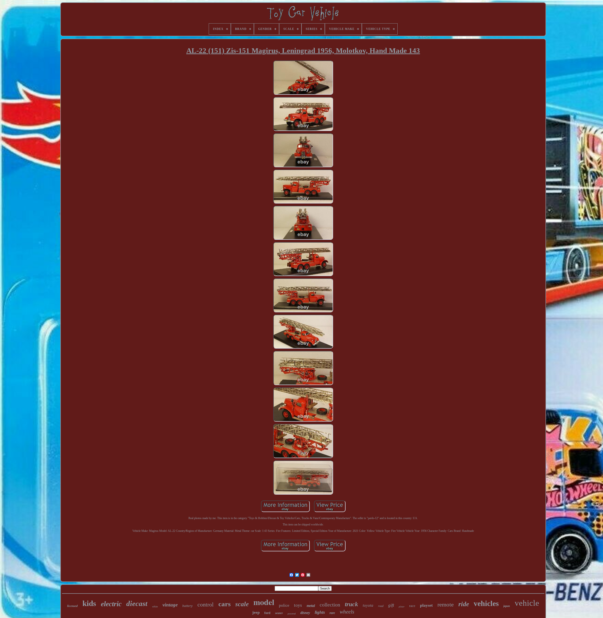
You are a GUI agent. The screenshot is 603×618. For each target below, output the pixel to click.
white (155, 606)
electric (111, 604)
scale (242, 604)
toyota (368, 605)
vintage (170, 605)
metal (311, 606)
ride (463, 604)
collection (330, 605)
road (380, 606)
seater (279, 613)
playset (426, 605)
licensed (72, 606)
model (263, 602)
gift (391, 605)
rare (332, 613)
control (205, 605)
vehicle (527, 603)
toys (298, 605)
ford (267, 613)
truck (351, 604)
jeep (256, 612)
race (412, 606)
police (284, 605)
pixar (401, 606)
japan (506, 606)
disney (305, 613)
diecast (136, 603)
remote (445, 604)
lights (320, 612)
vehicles (486, 603)
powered (292, 613)
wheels (347, 612)
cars (224, 604)
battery (187, 606)
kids (89, 603)
